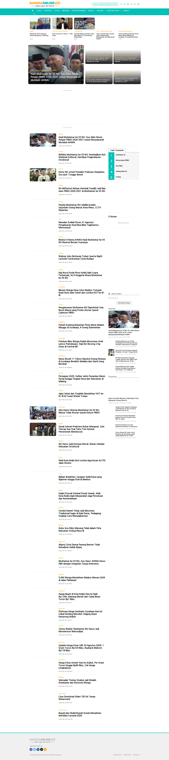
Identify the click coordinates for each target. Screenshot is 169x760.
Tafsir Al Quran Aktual (60, 31)
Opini (31, 31)
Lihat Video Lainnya (124, 303)
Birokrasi (65, 11)
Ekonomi (100, 11)
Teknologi (62, 693)
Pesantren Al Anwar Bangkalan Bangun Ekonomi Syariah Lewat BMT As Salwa (126, 417)
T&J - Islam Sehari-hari (104, 31)
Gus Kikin (119, 166)
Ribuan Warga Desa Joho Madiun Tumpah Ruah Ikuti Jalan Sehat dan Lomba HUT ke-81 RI (81, 292)
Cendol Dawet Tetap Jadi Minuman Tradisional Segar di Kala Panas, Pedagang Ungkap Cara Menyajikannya (80, 513)
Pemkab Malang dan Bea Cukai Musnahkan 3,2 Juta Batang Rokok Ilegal (84, 35)
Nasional (47, 11)
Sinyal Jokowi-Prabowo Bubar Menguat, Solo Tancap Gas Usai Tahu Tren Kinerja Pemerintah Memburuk (81, 429)
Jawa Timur (63, 710)
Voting (118, 177)
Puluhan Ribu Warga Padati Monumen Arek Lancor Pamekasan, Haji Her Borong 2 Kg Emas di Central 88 (81, 344)
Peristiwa (62, 287)
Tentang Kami (117, 755)
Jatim (39, 11)
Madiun (61, 574)
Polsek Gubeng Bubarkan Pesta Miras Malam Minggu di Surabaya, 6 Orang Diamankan (128, 35)
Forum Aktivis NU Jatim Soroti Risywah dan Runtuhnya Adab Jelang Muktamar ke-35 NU (125, 434)
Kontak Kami (127, 755)
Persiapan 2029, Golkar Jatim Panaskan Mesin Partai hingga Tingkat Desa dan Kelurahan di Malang (82, 378)
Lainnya (126, 11)
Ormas (61, 134)
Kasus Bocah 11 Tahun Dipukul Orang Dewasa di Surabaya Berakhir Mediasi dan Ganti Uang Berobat (82, 361)
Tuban (61, 253)
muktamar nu (120, 155)
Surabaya (62, 322)
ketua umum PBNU (122, 160)
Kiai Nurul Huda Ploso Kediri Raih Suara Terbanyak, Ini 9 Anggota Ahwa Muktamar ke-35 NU (80, 275)
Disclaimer (136, 755)
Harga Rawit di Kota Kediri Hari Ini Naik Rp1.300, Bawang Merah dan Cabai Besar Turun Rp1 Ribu (79, 596)
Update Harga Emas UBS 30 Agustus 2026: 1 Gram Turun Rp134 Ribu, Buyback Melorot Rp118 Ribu (81, 648)
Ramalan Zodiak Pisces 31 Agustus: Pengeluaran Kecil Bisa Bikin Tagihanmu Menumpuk (79, 225)
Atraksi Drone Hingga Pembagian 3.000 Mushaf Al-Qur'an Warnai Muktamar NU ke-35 (126, 408)
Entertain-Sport (113, 11)
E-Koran (112, 216)
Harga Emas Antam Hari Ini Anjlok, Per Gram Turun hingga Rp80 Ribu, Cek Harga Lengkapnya (81, 665)
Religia (90, 11)
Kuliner (61, 507)
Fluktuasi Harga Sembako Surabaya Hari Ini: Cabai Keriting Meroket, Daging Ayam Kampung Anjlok (81, 614)
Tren (60, 219)
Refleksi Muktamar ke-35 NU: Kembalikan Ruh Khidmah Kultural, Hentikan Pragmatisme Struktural (82, 157)
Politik (57, 11)
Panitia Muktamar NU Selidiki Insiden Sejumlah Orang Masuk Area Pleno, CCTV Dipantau (80, 207)
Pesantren (112, 376)
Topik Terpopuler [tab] (117, 150)
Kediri (60, 457)
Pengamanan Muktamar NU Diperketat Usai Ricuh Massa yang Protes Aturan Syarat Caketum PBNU (81, 310)
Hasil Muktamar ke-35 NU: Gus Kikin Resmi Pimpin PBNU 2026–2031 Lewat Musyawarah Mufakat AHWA (81, 139)
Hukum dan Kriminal (79, 11)
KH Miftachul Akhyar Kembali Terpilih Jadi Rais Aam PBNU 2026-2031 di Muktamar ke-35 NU (127, 359)
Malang (61, 677)
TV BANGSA (78, 31)
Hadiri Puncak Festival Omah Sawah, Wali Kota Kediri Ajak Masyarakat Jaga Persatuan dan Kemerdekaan (81, 496)
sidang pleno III (121, 171)
